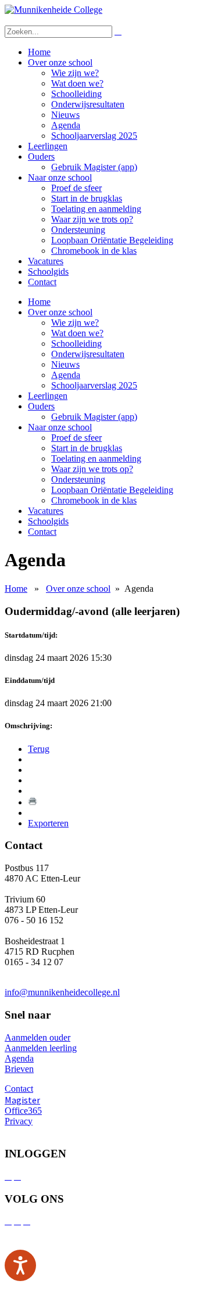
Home (39, 52)
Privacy (19, 1121)
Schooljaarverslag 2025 (94, 136)
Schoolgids (48, 271)
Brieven (19, 1069)
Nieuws (65, 115)
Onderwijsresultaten (87, 104)
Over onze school (60, 62)
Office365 (23, 1111)
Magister (22, 1100)
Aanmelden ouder (37, 1037)
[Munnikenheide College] (53, 10)
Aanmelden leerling (41, 1048)
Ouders (41, 156)
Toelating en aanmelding (96, 209)
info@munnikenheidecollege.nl (62, 992)
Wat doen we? (77, 83)
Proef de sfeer (76, 188)
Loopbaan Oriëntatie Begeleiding (112, 240)
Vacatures (45, 261)
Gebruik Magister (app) (94, 167)
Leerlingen (47, 146)
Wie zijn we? (75, 73)
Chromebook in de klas (94, 251)
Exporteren (48, 823)
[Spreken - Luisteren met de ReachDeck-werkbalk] (20, 1265)
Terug (38, 749)
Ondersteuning (78, 230)
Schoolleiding (76, 94)
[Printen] (32, 802)
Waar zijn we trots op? (92, 219)
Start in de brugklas (86, 198)
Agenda (65, 125)
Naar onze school (60, 177)
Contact (42, 282)
